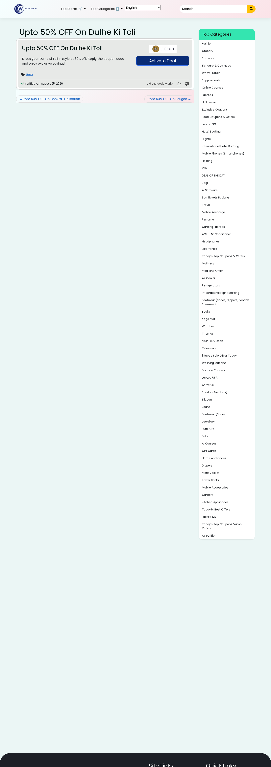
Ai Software (210, 190)
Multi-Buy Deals (212, 341)
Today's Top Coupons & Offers (223, 256)
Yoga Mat (208, 319)
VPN (204, 168)
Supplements (211, 80)
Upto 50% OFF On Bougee (167, 99)
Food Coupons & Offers (218, 117)
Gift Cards (209, 451)
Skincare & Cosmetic (216, 66)
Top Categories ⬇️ (105, 9)
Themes (207, 334)
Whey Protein (211, 73)
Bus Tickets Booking (215, 197)
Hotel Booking (211, 132)
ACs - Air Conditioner (216, 234)
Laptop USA (209, 378)
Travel (206, 205)
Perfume (208, 219)
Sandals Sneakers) (214, 392)
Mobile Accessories (215, 487)
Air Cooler (208, 278)
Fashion (207, 44)
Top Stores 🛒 (72, 9)
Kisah (29, 74)
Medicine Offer (212, 271)
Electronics (209, 249)
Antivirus (208, 385)
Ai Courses (209, 444)
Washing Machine (214, 363)
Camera (207, 495)
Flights (206, 139)
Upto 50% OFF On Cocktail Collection (51, 99)
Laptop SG (209, 124)
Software (208, 58)
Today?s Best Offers (216, 509)
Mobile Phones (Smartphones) (223, 153)
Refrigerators (211, 285)
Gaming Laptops (213, 227)
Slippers (207, 400)
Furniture (208, 429)
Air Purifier (209, 536)
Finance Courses (213, 370)
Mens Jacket (210, 473)
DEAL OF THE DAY (213, 175)
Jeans (206, 407)
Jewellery (208, 422)
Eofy (205, 436)
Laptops (207, 95)
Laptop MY (209, 517)
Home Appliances (214, 458)
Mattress (208, 263)
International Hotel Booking (220, 146)
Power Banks (210, 480)
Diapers (207, 465)
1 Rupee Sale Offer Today (219, 356)
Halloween (209, 102)
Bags (205, 183)
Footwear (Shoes (213, 414)
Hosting (207, 161)
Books (206, 312)
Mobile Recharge (213, 212)
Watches (208, 326)
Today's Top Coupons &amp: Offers (222, 526)
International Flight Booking (220, 293)
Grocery (207, 51)
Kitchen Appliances (215, 502)
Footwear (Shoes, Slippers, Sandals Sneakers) (225, 302)
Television (209, 348)
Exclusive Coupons (215, 110)
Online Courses (212, 88)
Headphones (210, 241)
